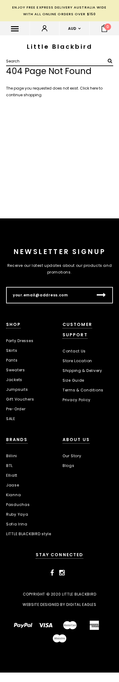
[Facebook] (52, 573)
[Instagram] (62, 573)
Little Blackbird (59, 46)
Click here (89, 88)
